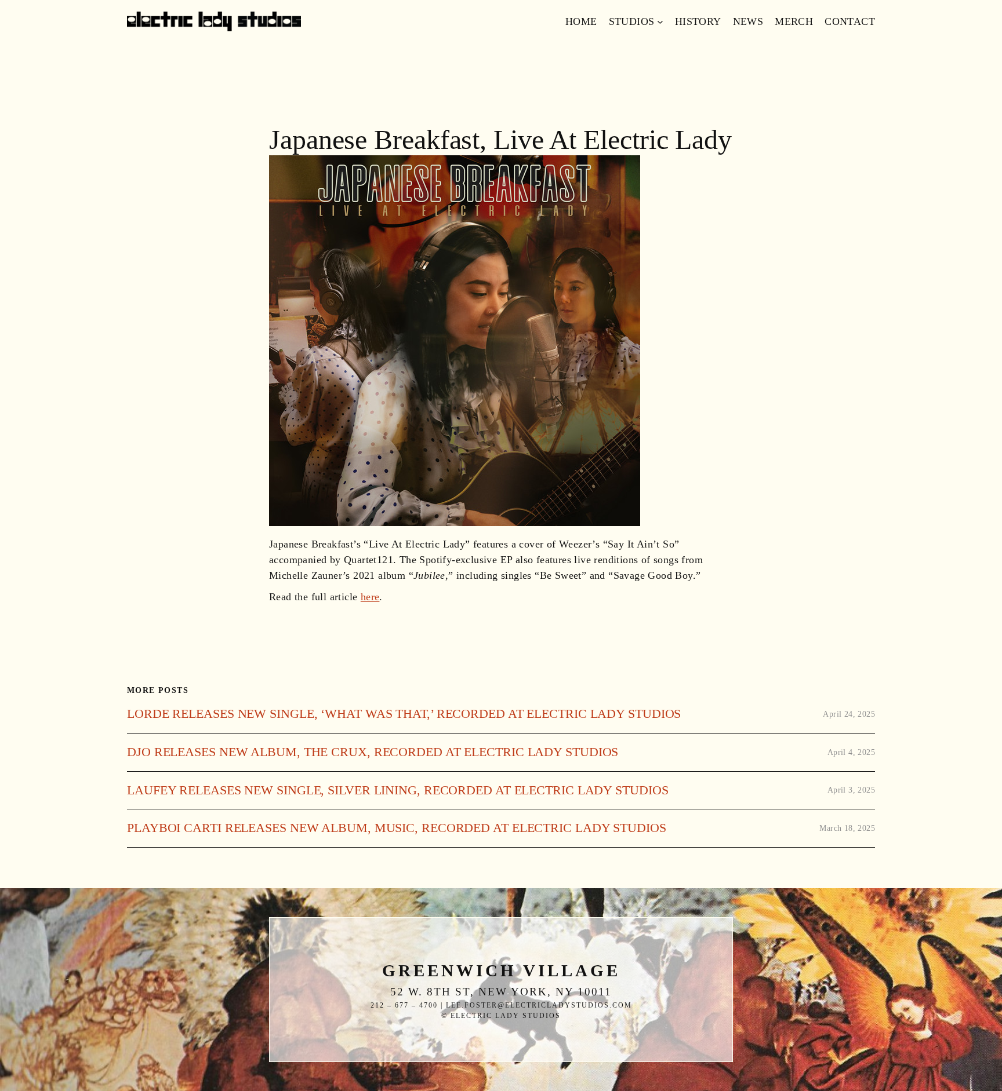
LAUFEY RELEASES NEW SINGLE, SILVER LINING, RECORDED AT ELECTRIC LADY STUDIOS (397, 790)
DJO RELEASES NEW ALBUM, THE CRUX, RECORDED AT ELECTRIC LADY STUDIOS (372, 752)
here (370, 597)
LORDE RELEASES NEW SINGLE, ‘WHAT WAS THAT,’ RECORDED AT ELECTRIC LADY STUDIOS (404, 714)
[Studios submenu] (660, 22)
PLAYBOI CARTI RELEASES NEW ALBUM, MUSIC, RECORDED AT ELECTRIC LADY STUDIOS (396, 828)
